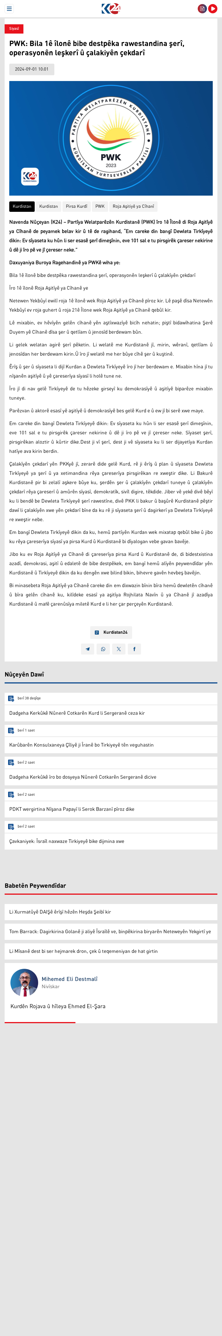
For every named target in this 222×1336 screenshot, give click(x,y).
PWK (100, 206)
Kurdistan (22, 206)
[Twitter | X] (118, 649)
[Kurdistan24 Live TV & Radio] (212, 8)
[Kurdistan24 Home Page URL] (111, 8)
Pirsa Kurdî (76, 206)
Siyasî (14, 28)
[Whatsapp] (103, 649)
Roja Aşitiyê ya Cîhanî (133, 206)
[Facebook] (134, 649)
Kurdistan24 (115, 632)
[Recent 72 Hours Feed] (202, 8)
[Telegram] (87, 649)
